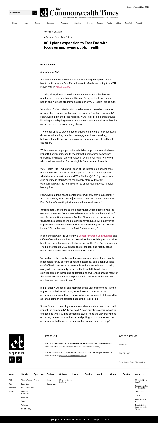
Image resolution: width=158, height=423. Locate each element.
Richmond (12, 388)
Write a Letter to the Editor (65, 381)
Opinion (77, 23)
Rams (49, 380)
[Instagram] (12, 359)
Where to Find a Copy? (141, 381)
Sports (37, 23)
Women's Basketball (25, 392)
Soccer (24, 401)
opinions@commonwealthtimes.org (73, 355)
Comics (100, 23)
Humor (90, 23)
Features (64, 23)
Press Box (25, 384)
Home (14, 23)
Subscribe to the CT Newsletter (141, 387)
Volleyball (24, 405)
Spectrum (50, 23)
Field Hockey (26, 409)
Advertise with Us (140, 400)
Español (128, 23)
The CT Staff (124, 353)
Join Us (138, 395)
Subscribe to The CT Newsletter (132, 362)
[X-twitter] (19, 359)
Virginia (11, 391)
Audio (109, 23)
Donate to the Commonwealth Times (141, 407)
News (26, 23)
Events (36, 380)
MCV (10, 384)
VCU (10, 380)
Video (118, 23)
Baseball (24, 397)
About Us (139, 23)
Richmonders (51, 384)
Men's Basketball (27, 388)
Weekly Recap (26, 380)
